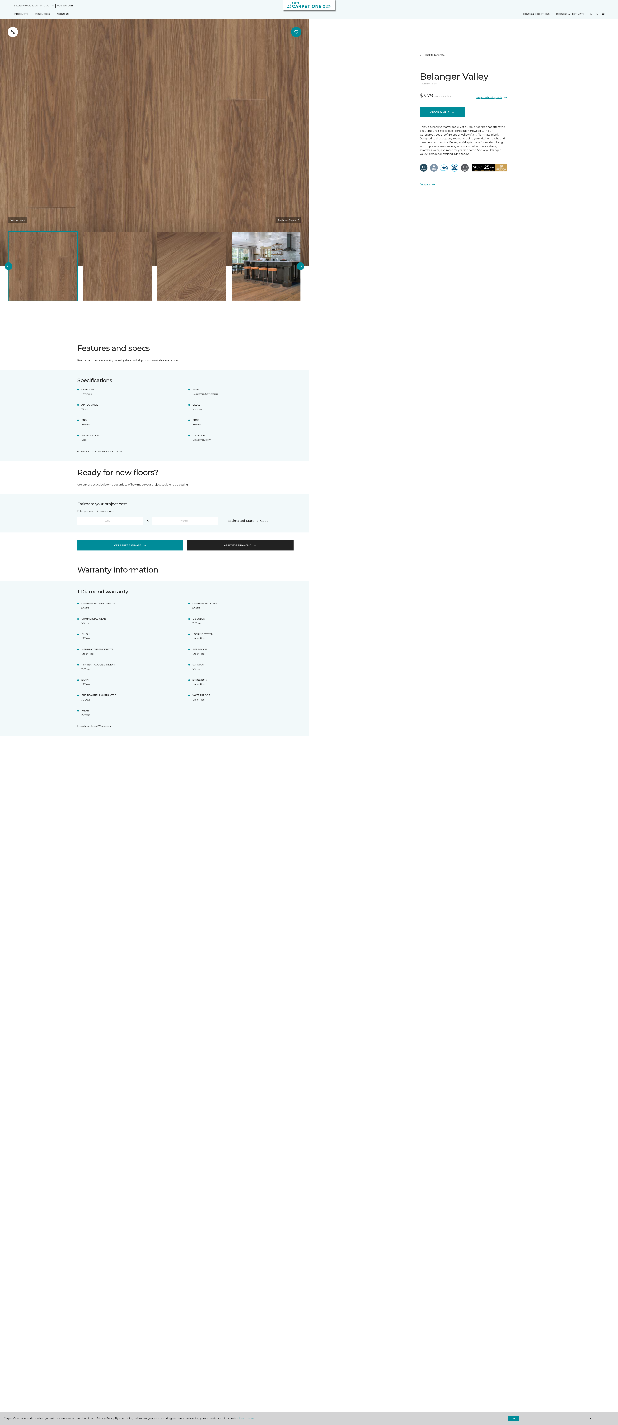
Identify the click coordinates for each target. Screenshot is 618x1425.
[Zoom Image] (13, 32)
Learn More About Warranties (94, 726)
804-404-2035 (65, 5)
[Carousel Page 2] (117, 266)
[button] (591, 14)
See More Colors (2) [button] (288, 220)
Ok (513, 1418)
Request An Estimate (570, 14)
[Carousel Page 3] (191, 266)
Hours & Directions (536, 14)
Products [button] (21, 14)
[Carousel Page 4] (266, 266)
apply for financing (237, 545)
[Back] (8, 266)
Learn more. (246, 1418)
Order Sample (439, 112)
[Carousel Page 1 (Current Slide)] (43, 266)
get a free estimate (127, 545)
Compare (425, 184)
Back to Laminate (435, 55)
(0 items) (603, 14)
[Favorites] (597, 14)
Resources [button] (42, 14)
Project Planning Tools (489, 97)
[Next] (300, 266)
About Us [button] (63, 14)
